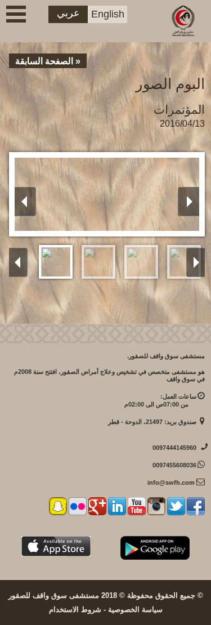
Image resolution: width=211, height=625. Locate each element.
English (107, 14)
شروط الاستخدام (75, 609)
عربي (68, 13)
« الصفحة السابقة (47, 61)
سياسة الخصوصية (135, 609)
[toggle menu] (16, 14)
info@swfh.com (171, 482)
